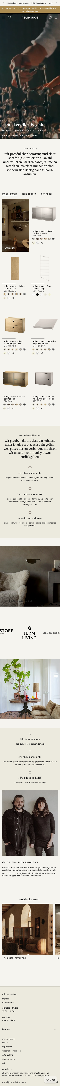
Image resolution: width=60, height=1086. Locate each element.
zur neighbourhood (30, 11)
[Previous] (3, 3)
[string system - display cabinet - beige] (44, 213)
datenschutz (7, 1055)
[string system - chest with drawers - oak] (15, 323)
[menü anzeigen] (3, 17)
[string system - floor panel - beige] (44, 268)
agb (3, 1063)
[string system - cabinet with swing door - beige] (44, 379)
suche (5, 1043)
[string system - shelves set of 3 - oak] (15, 268)
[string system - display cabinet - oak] (15, 379)
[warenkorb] (56, 17)
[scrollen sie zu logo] (44, 632)
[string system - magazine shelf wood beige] (44, 323)
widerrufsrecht (8, 1059)
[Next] (56, 3)
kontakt (6, 1029)
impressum (7, 1047)
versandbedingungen (11, 1051)
